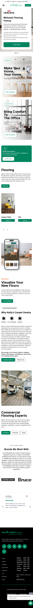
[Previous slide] (4, 230)
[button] (8, 360)
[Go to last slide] (1, 30)
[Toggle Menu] (3, 5)
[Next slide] (31, 30)
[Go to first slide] (7, 230)
